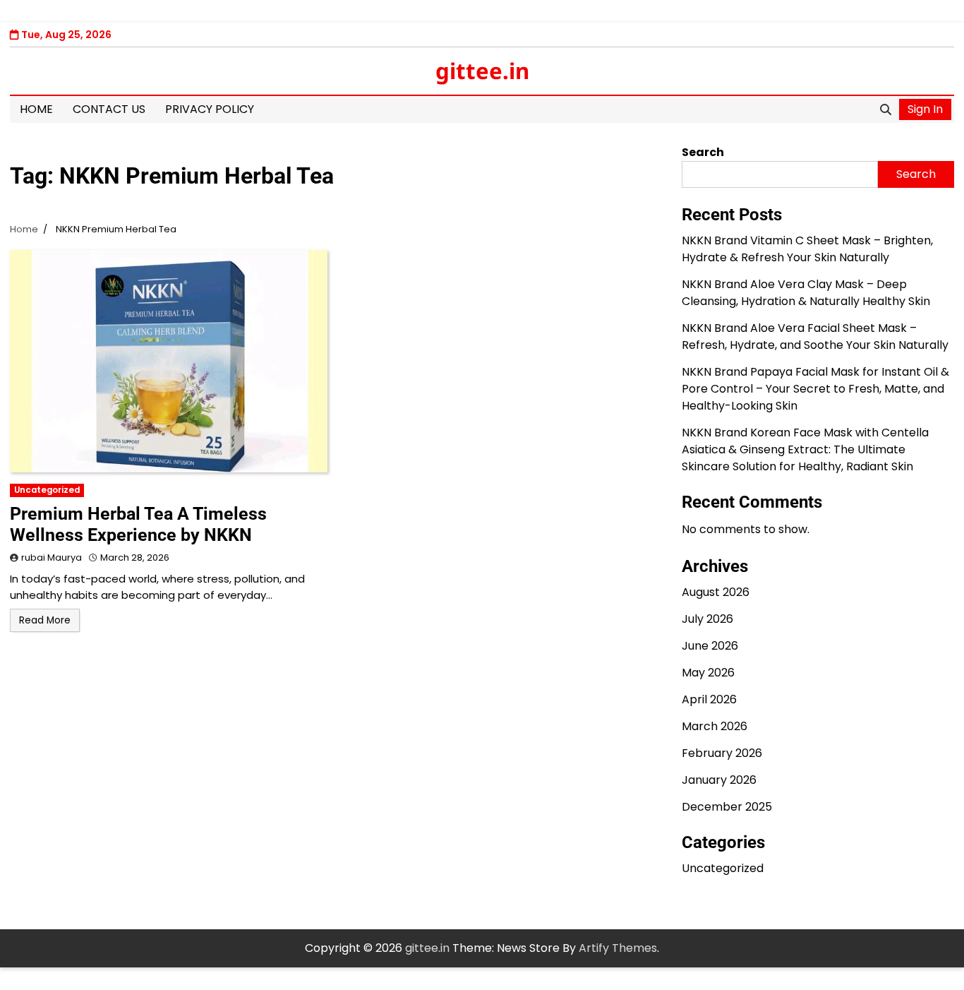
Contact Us (109, 109)
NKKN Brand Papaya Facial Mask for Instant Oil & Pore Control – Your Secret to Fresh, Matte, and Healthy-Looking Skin (815, 389)
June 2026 (710, 646)
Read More (45, 620)
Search (703, 152)
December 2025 (727, 807)
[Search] (885, 109)
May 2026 (708, 672)
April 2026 (709, 699)
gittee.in (482, 70)
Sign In (925, 109)
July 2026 (707, 619)
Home (36, 109)
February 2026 (722, 753)
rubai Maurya (51, 557)
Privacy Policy (209, 109)
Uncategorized (47, 490)
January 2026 (719, 780)
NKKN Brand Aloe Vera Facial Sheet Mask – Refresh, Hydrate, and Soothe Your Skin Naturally (815, 336)
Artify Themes (618, 948)
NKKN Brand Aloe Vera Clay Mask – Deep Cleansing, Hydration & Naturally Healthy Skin (806, 292)
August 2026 (715, 592)
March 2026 (714, 726)
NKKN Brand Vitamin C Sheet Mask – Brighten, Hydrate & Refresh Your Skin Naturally (807, 249)
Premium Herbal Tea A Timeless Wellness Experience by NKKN (138, 524)
